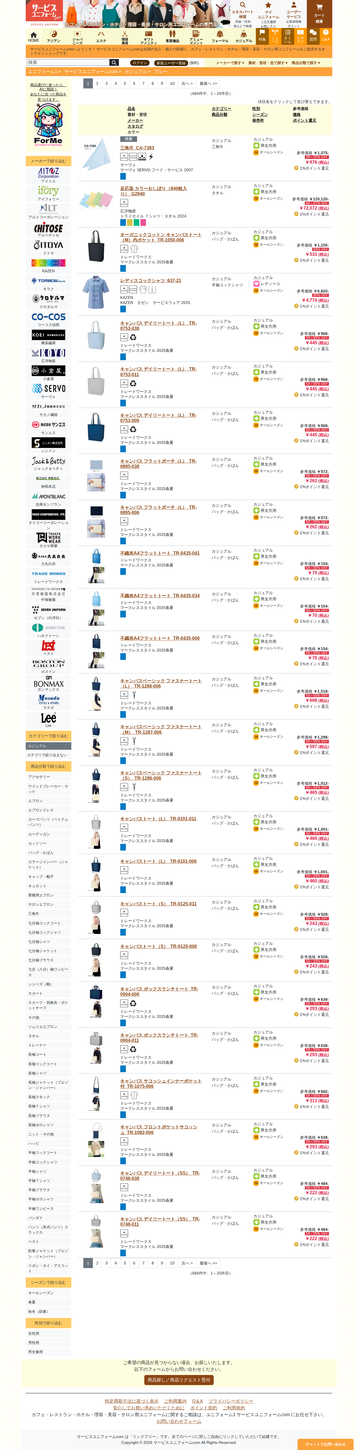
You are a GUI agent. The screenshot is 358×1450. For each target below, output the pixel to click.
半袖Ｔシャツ (39, 1181)
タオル (33, 1036)
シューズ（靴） (41, 984)
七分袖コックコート (44, 923)
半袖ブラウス (39, 1190)
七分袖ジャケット (42, 951)
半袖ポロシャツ (41, 1199)
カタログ (135, 126)
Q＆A (197, 1401)
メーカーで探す (228, 63)
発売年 (258, 120)
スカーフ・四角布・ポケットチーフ (48, 1005)
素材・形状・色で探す (266, 63)
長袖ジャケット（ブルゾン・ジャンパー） (48, 1085)
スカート (35, 993)
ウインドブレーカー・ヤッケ (48, 789)
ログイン (140, 63)
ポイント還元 (304, 120)
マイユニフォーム (268, 19)
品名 (131, 108)
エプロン (35, 801)
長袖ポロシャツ (41, 1125)
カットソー (37, 843)
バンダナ (35, 1218)
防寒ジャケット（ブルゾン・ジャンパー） (48, 1253)
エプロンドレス (41, 810)
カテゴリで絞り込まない (47, 755)
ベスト (33, 1242)
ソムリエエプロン (42, 1027)
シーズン (260, 114)
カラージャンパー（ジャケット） (48, 864)
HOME (33, 40)
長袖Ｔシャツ (39, 1106)
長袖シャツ (37, 1073)
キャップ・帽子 (41, 877)
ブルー (160, 71)
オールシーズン (41, 1293)
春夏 (32, 1302)
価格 (297, 114)
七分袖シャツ (39, 942)
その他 (33, 1017)
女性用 (33, 1333)
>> (208, 83)
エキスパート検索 (243, 19)
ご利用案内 (175, 1401)
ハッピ (33, 1143)
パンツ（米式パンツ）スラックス (48, 1230)
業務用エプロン (41, 895)
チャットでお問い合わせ (326, 1444)
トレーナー (37, 1045)
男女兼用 (35, 1352)
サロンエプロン (41, 904)
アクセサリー (39, 777)
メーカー (135, 120)
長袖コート (37, 1054)
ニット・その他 (41, 1134)
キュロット (37, 886)
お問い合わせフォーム (179, 1421)
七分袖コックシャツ (44, 932)
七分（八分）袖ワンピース (48, 972)
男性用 (33, 1343)
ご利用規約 (234, 1408)
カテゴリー (221, 108)
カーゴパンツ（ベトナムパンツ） (48, 822)
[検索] (114, 62)
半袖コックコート (42, 1153)
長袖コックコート (42, 1064)
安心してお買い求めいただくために (149, 1408)
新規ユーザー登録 (171, 63)
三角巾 (33, 914)
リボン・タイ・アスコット (48, 1268)
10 (172, 83)
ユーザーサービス (294, 19)
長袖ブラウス (39, 1116)
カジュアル (135, 71)
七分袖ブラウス (41, 960)
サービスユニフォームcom (90, 71)
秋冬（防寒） (39, 1312)
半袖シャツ (37, 1171)
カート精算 (319, 18)
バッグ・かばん (41, 853)
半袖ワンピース (41, 1209)
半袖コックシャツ (42, 1162)
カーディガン (39, 834)
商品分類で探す (304, 63)
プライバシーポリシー (231, 1401)
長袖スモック (39, 1097)
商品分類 (219, 114)
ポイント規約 (203, 1408)
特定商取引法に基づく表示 (132, 1401)
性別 (256, 108)
